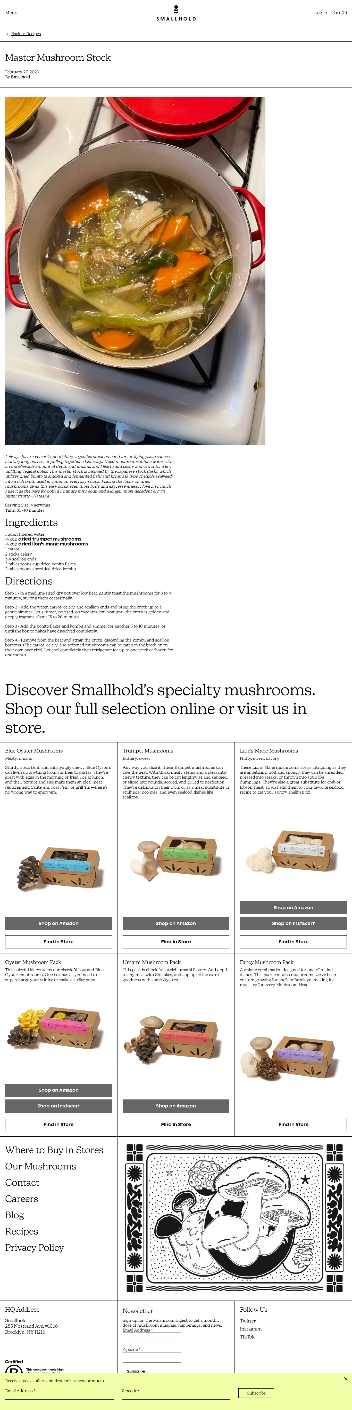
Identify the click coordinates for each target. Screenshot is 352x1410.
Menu (11, 12)
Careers (21, 1199)
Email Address (138, 1330)
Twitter (248, 1321)
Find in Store (58, 942)
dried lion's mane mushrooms (53, 544)
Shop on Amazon (59, 923)
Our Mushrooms (40, 1166)
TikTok (247, 1337)
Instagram (251, 1329)
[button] (339, 13)
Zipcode (131, 1349)
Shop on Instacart (293, 923)
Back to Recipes (26, 33)
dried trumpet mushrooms (49, 539)
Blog (14, 1215)
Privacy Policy (34, 1247)
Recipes (21, 1231)
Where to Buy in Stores (54, 1150)
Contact (22, 1182)
